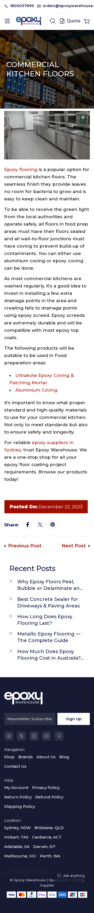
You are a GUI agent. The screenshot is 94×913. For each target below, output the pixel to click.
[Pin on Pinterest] (52, 525)
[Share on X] (40, 525)
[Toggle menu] (7, 21)
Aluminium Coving (36, 390)
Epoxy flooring (20, 169)
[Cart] (87, 21)
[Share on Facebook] (27, 525)
